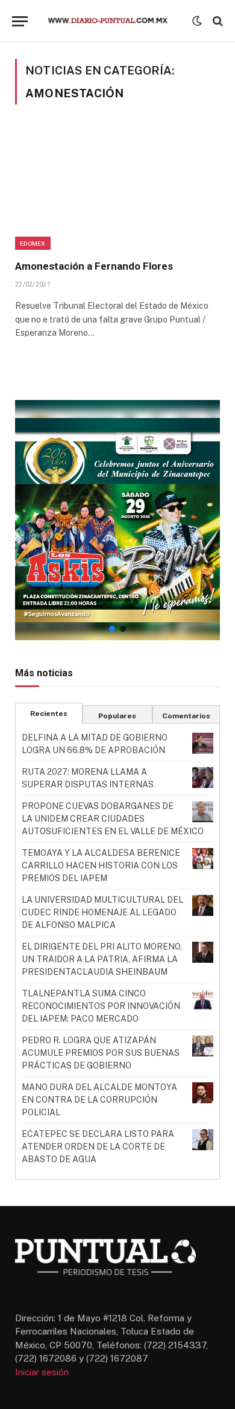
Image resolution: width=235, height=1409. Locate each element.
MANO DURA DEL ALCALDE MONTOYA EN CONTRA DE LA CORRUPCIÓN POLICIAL (99, 1099)
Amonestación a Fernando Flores (94, 266)
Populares (117, 716)
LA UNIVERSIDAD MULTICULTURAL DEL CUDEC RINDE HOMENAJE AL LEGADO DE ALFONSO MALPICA (102, 912)
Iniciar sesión (42, 1372)
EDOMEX (33, 243)
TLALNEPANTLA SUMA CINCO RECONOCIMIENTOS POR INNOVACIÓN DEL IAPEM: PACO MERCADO (101, 1006)
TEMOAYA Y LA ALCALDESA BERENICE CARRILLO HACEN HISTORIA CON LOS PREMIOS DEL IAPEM (101, 865)
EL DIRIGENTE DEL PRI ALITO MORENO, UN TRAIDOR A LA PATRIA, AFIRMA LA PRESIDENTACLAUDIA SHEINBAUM (102, 959)
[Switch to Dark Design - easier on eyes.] (197, 21)
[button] (117, 520)
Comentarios (186, 716)
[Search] (216, 21)
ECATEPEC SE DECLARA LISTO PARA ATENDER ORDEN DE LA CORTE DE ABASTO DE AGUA (98, 1146)
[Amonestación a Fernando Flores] (117, 189)
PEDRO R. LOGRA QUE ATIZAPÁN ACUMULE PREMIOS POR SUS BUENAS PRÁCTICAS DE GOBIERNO (101, 1052)
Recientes (48, 713)
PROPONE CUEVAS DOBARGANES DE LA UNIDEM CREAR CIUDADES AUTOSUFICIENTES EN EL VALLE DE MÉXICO (113, 818)
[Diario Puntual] (113, 21)
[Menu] (20, 21)
